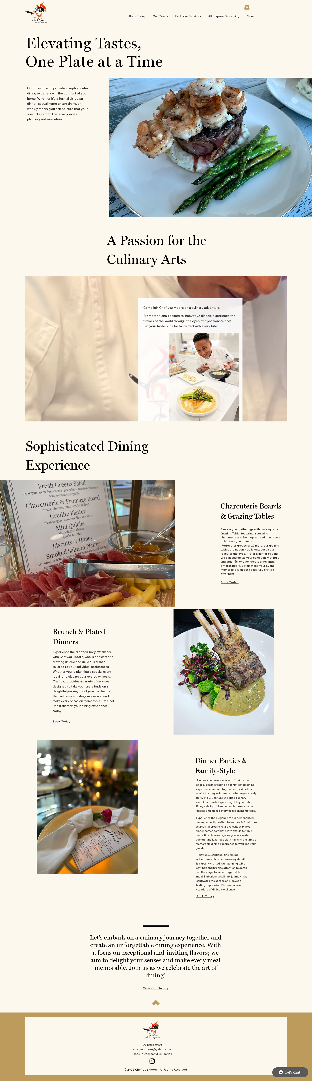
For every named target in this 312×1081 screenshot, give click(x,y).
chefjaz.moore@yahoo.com (152, 1049)
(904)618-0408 (152, 1044)
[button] (247, 6)
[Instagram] (152, 1061)
